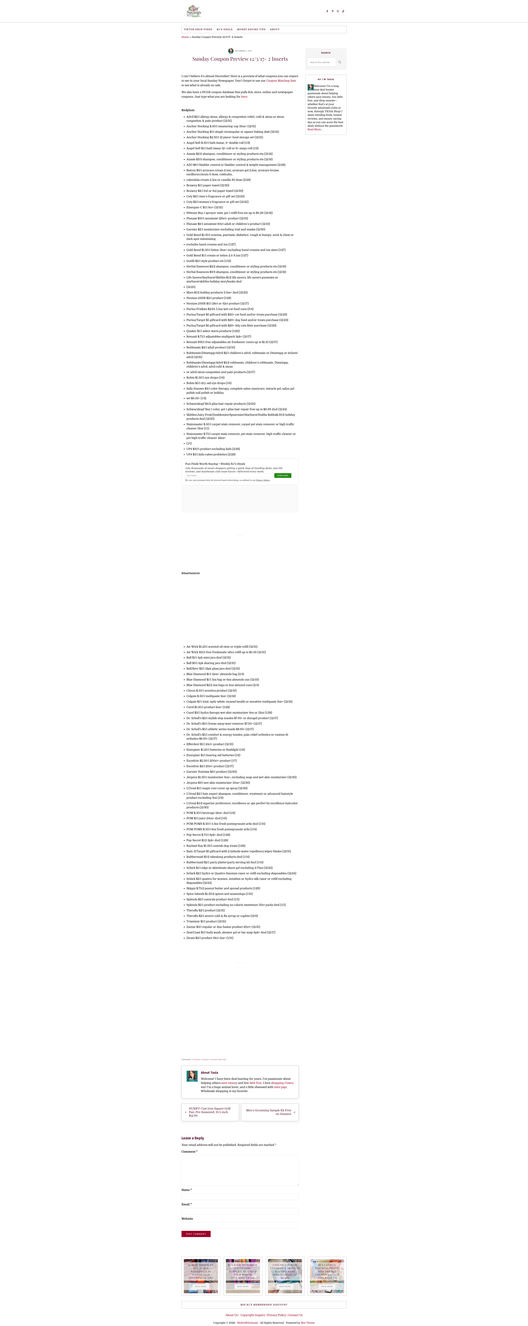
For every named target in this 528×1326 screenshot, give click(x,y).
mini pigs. (280, 1087)
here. (244, 96)
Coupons (196, 1059)
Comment (190, 1151)
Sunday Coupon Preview (214, 1059)
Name (187, 1190)
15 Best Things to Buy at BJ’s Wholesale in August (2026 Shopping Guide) (200, 1271)
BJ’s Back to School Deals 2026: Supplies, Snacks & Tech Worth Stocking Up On (243, 1271)
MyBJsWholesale (247, 1322)
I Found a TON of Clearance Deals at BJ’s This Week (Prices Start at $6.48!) (285, 1271)
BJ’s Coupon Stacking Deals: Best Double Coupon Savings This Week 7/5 (327, 1271)
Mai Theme (308, 1322)
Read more (202, 1287)
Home (185, 37)
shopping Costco (282, 1083)
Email (187, 1204)
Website (187, 1218)
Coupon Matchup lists (281, 80)
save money (229, 1083)
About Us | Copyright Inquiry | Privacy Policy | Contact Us (264, 1315)
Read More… (315, 129)
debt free (255, 1083)
